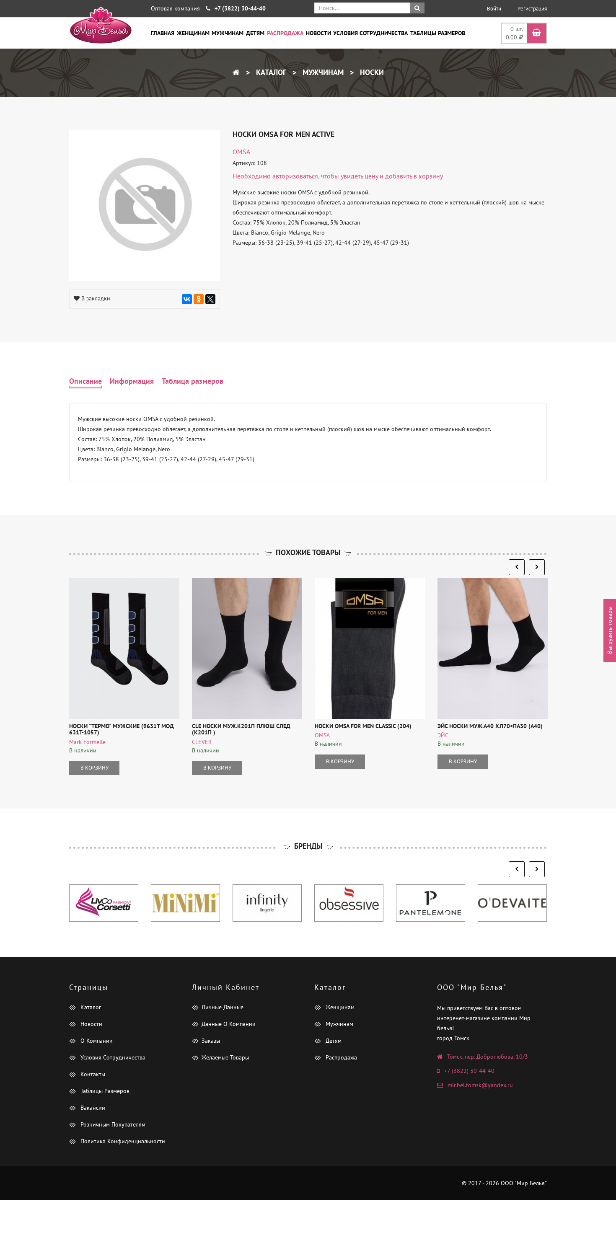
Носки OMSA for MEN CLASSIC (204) (363, 726)
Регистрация (532, 8)
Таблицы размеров (437, 33)
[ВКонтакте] (187, 299)
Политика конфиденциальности (122, 1141)
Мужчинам (227, 33)
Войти (494, 8)
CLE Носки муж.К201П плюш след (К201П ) (241, 729)
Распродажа (285, 33)
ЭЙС (442, 735)
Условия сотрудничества (370, 33)
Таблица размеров (192, 381)
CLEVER (202, 742)
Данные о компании (229, 1024)
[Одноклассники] (199, 299)
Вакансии (92, 1107)
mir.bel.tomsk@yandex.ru (480, 1085)
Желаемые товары (225, 1057)
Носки (371, 72)
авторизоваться (295, 176)
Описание (85, 381)
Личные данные (222, 1007)
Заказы (211, 1040)
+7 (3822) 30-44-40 (469, 1071)
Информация (132, 381)
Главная (162, 33)
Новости (318, 33)
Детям (255, 33)
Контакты (92, 1074)
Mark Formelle (87, 742)
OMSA (241, 151)
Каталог (270, 72)
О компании (96, 1040)
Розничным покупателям (112, 1124)
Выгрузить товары (609, 630)
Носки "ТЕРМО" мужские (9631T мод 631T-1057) (121, 729)
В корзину (94, 767)
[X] (210, 299)
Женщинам (193, 33)
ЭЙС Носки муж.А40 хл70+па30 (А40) (490, 726)
